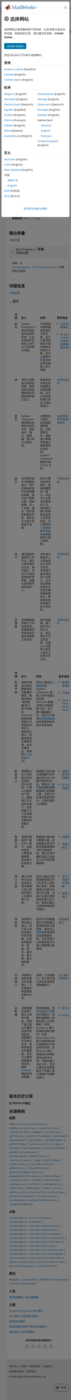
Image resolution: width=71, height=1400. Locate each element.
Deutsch (46, 125)
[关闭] (65, 7)
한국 (6, 196)
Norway (42, 99)
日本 (6, 191)
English (45, 130)
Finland (9, 115)
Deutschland (12, 104)
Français (46, 136)
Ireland (8, 125)
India (7, 164)
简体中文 (13, 180)
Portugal (42, 109)
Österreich (44, 104)
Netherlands (45, 94)
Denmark (10, 99)
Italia (7, 130)
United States (12, 79)
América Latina (13, 69)
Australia (10, 159)
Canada (9, 74)
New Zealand (12, 170)
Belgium (9, 94)
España (8, 109)
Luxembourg (12, 136)
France (8, 120)
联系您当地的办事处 (36, 208)
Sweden (42, 115)
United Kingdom (47, 141)
